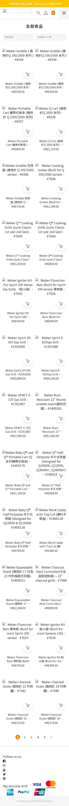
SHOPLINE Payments (41, 801)
